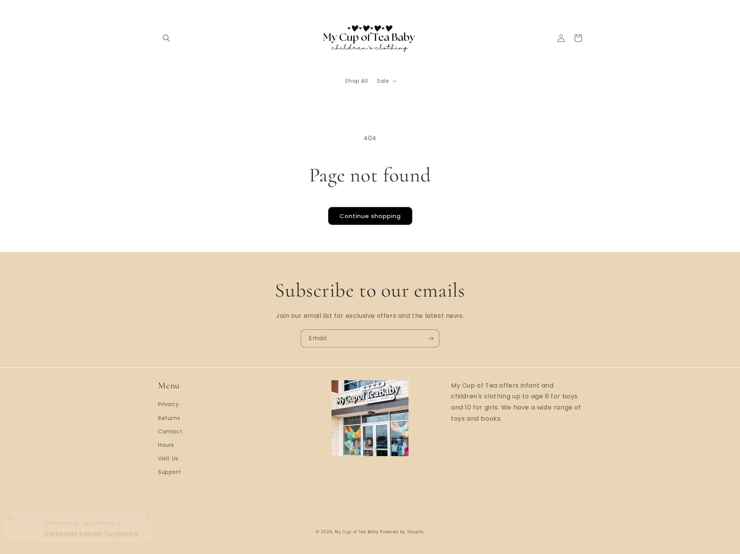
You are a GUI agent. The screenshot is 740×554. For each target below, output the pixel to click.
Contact (170, 431)
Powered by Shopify (402, 532)
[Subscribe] (430, 338)
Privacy (168, 404)
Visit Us (168, 458)
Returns (169, 418)
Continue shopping (370, 216)
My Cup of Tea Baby (357, 532)
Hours (166, 445)
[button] (166, 38)
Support (169, 472)
